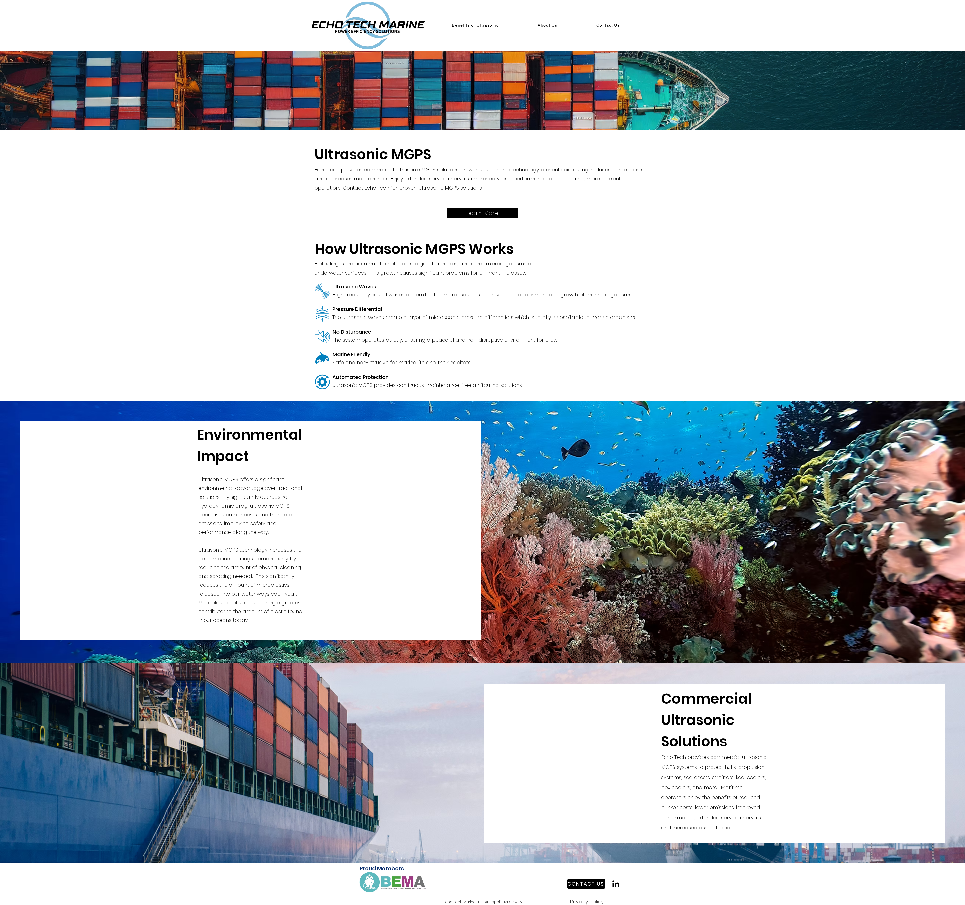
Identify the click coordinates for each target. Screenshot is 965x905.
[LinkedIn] (616, 884)
